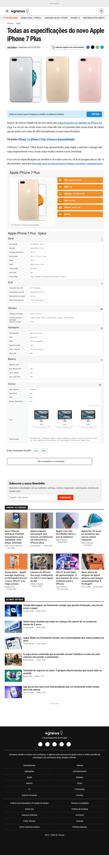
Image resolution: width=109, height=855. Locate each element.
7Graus (61, 835)
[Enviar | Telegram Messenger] (102, 47)
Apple (29, 777)
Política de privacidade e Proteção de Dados (29, 803)
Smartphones (29, 765)
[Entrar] (101, 11)
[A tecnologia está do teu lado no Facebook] (40, 744)
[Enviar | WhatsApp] (97, 47)
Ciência (79, 765)
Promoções (80, 789)
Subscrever (65, 497)
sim (36, 451)
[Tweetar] (92, 47)
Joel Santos (12, 47)
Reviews (79, 777)
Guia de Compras (29, 795)
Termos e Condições (80, 803)
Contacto (80, 815)
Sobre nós (29, 809)
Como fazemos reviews (29, 827)
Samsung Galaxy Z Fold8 (56, 18)
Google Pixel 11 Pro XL (31, 18)
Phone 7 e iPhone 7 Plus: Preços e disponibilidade (47, 139)
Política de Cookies (80, 809)
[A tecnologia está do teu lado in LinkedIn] (69, 744)
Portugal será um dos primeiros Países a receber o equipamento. (67, 163)
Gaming (79, 795)
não (44, 451)
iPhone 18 (75, 18)
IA (29, 789)
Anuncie (79, 821)
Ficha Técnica (29, 821)
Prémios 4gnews (79, 827)
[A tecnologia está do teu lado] (20, 11)
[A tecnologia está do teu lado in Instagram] (47, 744)
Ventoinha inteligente (93, 18)
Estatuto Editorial (29, 815)
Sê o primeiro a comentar (51, 461)
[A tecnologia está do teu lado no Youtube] (54, 744)
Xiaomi (29, 783)
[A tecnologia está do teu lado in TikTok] (61, 744)
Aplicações (29, 771)
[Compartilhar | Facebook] (88, 47)
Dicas (79, 783)
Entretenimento (80, 771)
